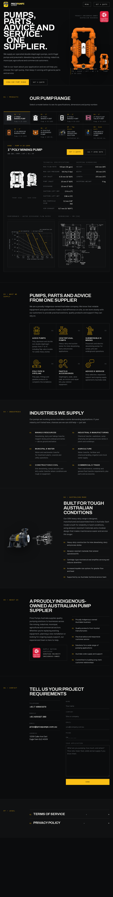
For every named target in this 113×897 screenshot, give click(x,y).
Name (68, 701)
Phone (68, 733)
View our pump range (16, 82)
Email (68, 722)
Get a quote (101, 4)
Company (69, 712)
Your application (74, 743)
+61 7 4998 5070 (95, 152)
